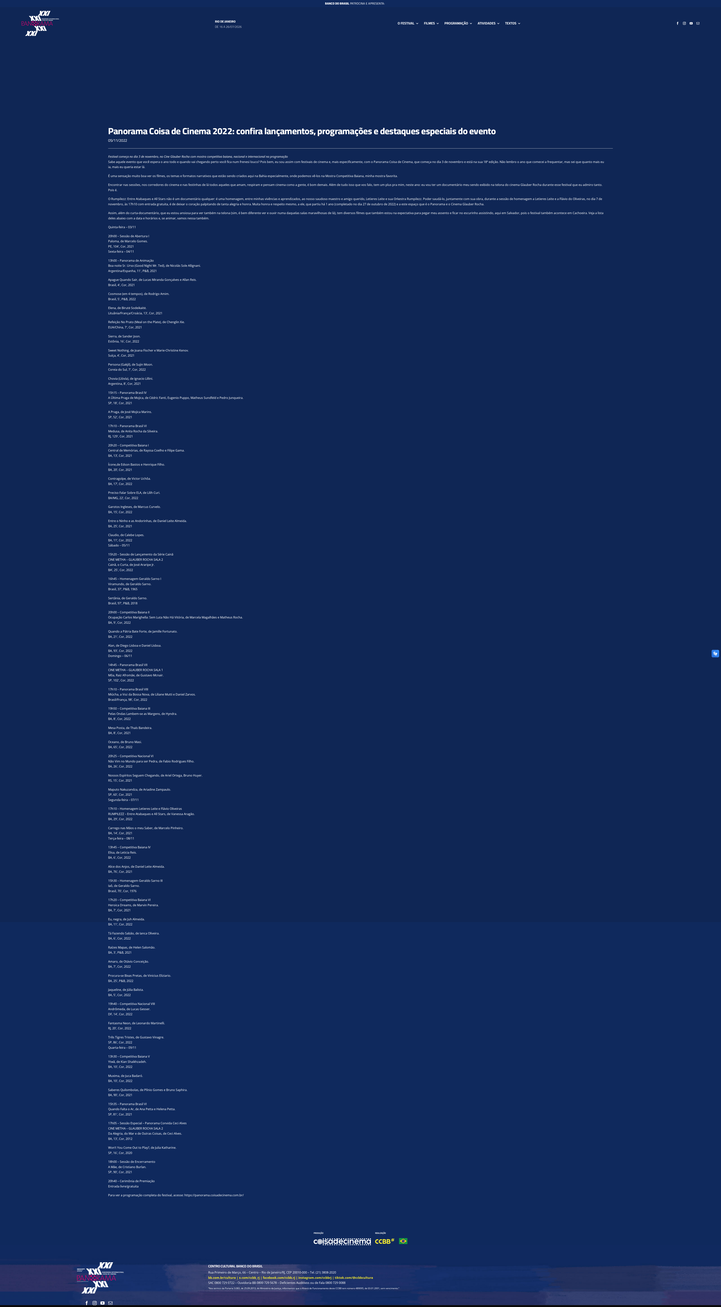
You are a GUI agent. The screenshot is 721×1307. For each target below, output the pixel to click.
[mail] (697, 23)
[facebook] (677, 23)
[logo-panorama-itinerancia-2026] (40, 12)
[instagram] (684, 23)
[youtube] (691, 23)
